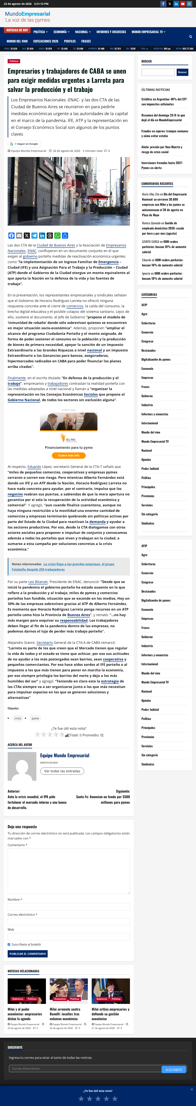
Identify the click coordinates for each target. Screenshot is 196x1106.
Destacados (148, 350)
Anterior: (37, 799)
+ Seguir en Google (26, 143)
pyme (35, 718)
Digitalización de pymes (156, 359)
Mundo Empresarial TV (147, 31)
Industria (147, 405)
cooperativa (113, 659)
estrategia (110, 681)
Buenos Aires (78, 614)
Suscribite (174, 1070)
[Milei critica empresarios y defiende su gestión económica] (111, 991)
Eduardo (34, 466)
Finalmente (17, 378)
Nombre (15, 899)
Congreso (147, 341)
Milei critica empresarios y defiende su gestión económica (110, 1014)
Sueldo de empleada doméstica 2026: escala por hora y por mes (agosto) (163, 228)
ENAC (32, 250)
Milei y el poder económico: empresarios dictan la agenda (25, 1014)
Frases (86, 41)
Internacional (149, 423)
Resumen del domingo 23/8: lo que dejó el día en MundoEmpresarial (163, 117)
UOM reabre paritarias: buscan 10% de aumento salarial (164, 246)
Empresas (147, 377)
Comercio (147, 332)
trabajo (14, 383)
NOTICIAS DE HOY (17, 30)
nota (81, 728)
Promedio (90, 735)
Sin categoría (149, 514)
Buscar (146, 61)
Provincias (147, 496)
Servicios (147, 505)
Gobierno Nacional (24, 400)
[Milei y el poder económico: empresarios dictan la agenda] (27, 991)
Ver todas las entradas (62, 771)
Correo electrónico (22, 914)
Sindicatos (147, 523)
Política (39, 31)
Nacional (81, 31)
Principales (148, 487)
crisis (18, 718)
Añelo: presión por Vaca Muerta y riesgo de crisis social (161, 149)
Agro (144, 313)
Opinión (146, 459)
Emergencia (108, 261)
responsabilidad (73, 620)
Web (11, 929)
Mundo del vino (17, 41)
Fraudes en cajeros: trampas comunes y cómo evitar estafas (164, 133)
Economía (60, 31)
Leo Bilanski (38, 581)
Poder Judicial (150, 468)
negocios (15, 494)
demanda (97, 521)
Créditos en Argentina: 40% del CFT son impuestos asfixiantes (164, 101)
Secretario (45, 642)
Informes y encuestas (111, 31)
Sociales (91, 394)
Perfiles (70, 41)
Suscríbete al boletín (26, 944)
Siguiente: (103, 797)
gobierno (30, 256)
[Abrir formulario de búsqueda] (190, 36)
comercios (74, 306)
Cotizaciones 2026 (45, 41)
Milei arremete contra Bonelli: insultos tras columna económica (65, 1014)
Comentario (17, 845)
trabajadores (58, 383)
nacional (94, 350)
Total (74, 735)
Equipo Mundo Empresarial (28, 151)
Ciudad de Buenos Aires (56, 245)
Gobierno (17, 998)
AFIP (144, 305)
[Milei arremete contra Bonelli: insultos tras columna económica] (69, 991)
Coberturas (148, 323)
